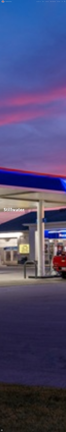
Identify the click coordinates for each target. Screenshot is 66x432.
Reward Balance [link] (53, 1)
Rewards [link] (47, 1)
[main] (33, 216)
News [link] (43, 1)
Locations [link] (38, 1)
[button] (65, 1)
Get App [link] (58, 1)
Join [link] (62, 1)
